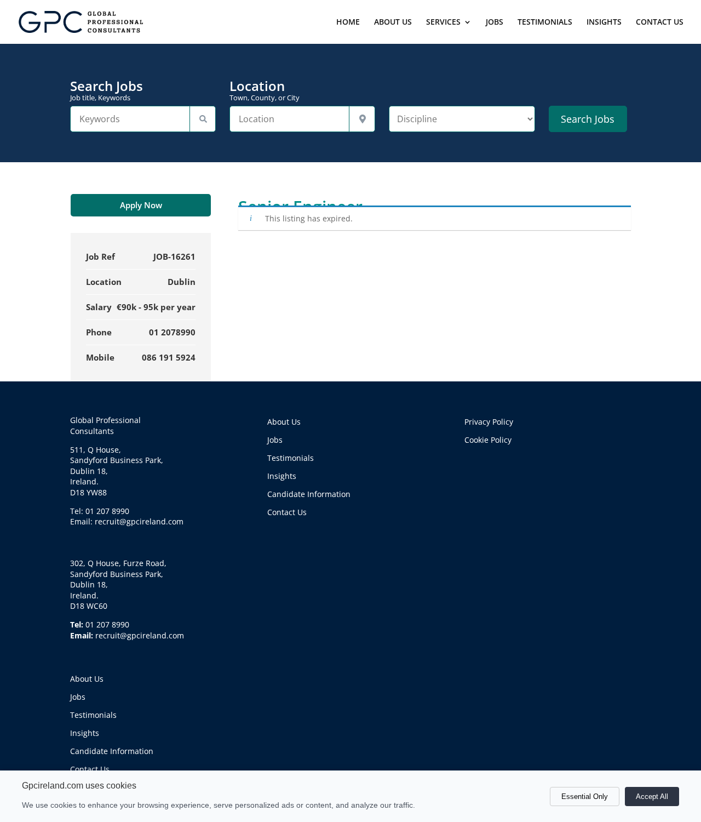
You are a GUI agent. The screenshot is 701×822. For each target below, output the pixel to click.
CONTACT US (659, 22)
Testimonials (93, 715)
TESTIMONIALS (545, 22)
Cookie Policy (488, 440)
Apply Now (141, 204)
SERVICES (443, 22)
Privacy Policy (488, 421)
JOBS (494, 22)
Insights (84, 733)
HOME (348, 22)
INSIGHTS (604, 22)
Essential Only (584, 796)
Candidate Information (111, 751)
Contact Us (90, 769)
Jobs (77, 697)
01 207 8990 (107, 624)
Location (264, 90)
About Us (87, 678)
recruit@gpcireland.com (139, 635)
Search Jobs (106, 90)
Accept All (652, 796)
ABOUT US (393, 22)
